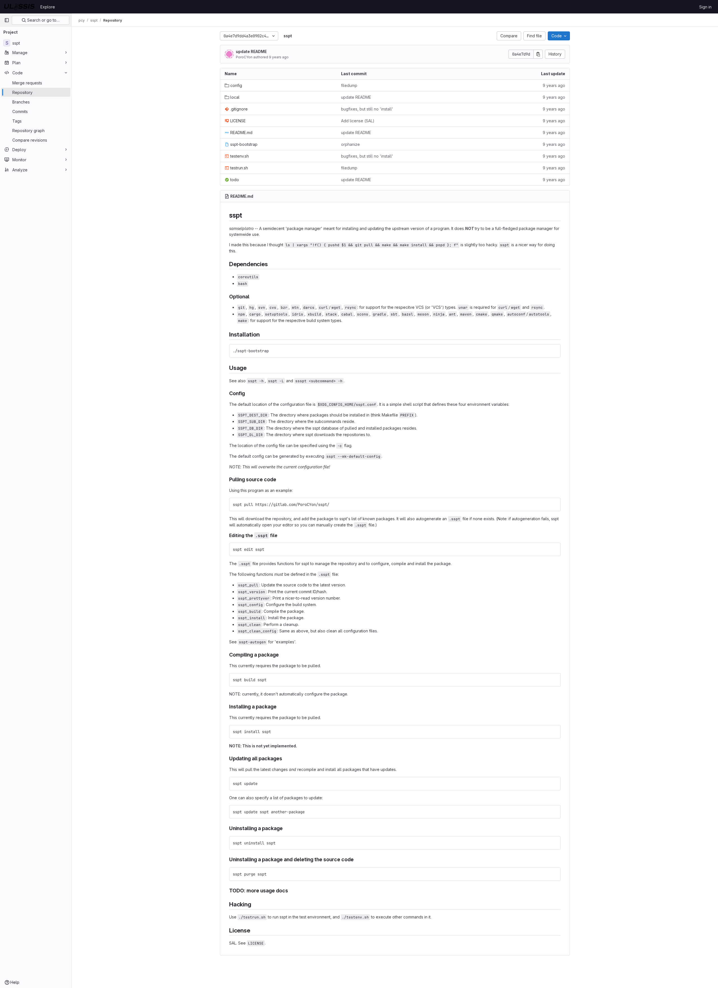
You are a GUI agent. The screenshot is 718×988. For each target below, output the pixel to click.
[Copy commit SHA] (538, 54)
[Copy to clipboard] (553, 350)
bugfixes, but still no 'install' (367, 109)
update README (251, 51)
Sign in (705, 6)
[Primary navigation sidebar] (6, 20)
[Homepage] (19, 6)
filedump (349, 85)
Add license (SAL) (357, 120)
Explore (47, 6)
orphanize (350, 144)
